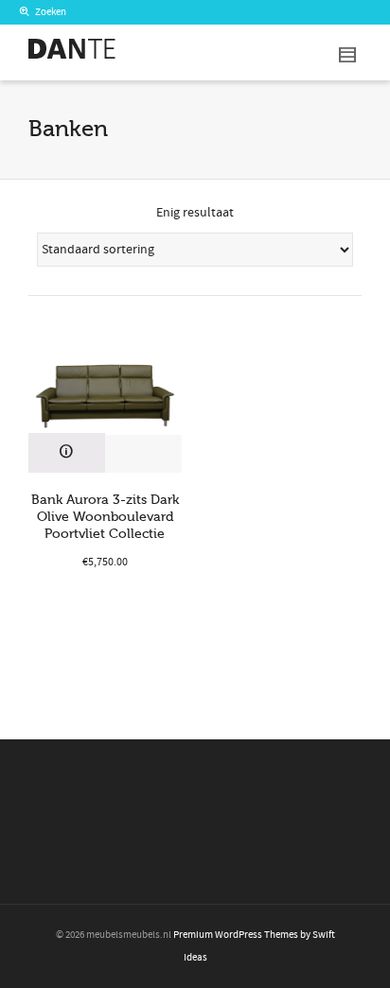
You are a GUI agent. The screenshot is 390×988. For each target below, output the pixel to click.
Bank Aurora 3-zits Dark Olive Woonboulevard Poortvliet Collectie (105, 517)
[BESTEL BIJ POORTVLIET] (66, 453)
